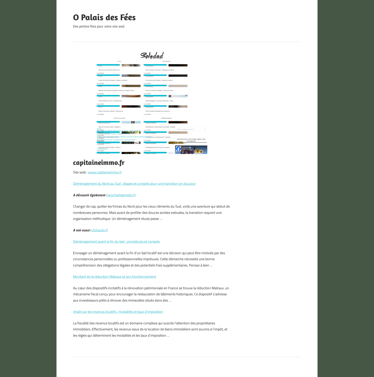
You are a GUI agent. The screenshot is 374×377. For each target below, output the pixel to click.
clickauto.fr (100, 230)
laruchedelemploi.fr (121, 195)
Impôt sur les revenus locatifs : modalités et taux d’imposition (118, 311)
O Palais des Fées (104, 17)
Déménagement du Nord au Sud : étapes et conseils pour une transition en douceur (134, 183)
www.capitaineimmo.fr (105, 172)
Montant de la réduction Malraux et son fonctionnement (114, 276)
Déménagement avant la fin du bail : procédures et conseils (116, 241)
